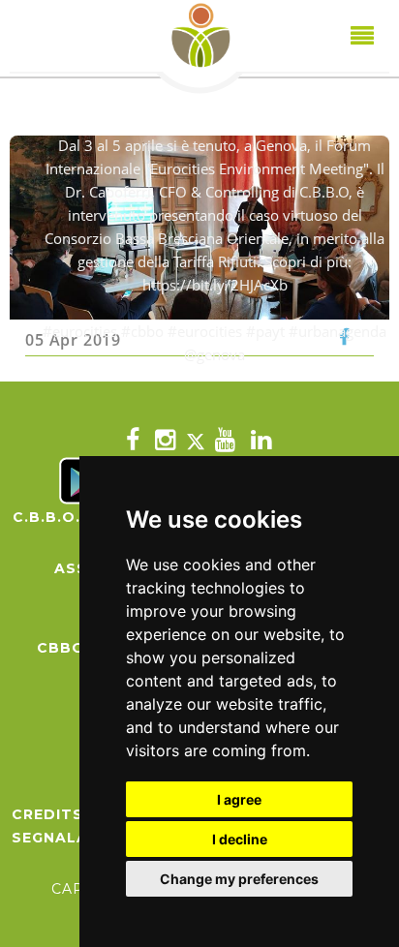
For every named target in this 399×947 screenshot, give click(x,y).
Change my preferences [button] (239, 879)
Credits (47, 814)
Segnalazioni (73, 837)
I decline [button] (239, 839)
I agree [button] (239, 799)
